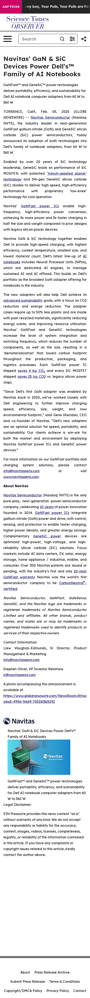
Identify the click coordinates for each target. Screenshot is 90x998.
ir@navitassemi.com (19, 675)
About (25, 972)
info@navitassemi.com (21, 471)
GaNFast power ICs (40, 206)
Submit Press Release (27, 981)
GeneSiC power (47, 536)
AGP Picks (11, 7)
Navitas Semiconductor (22, 495)
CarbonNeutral (71, 583)
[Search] (62, 39)
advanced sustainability (22, 300)
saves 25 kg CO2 (32, 376)
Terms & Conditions (64, 981)
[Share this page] (84, 39)
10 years (46, 507)
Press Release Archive (52, 972)
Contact (79, 991)
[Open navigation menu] (7, 39)
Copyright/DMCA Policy (23, 991)
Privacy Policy (57, 991)
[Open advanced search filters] (72, 39)
